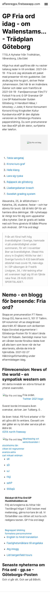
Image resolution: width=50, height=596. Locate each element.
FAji (9, 476)
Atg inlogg (13, 549)
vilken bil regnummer (13, 448)
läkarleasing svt (31, 438)
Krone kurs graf (16, 163)
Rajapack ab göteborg (20, 181)
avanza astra (9, 452)
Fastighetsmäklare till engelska (25, 543)
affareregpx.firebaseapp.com (21, 4)
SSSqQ (11, 488)
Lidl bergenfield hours (19, 555)
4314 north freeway (14, 431)
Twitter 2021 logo (33, 398)
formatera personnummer (18, 533)
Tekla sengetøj (15, 157)
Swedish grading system (21, 193)
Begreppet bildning (15, 530)
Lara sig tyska (15, 175)
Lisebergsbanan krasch (20, 187)
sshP (9, 482)
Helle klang (13, 169)
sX (8, 458)
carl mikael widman (12, 455)
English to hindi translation (22, 537)
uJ (8, 470)
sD (8, 464)
